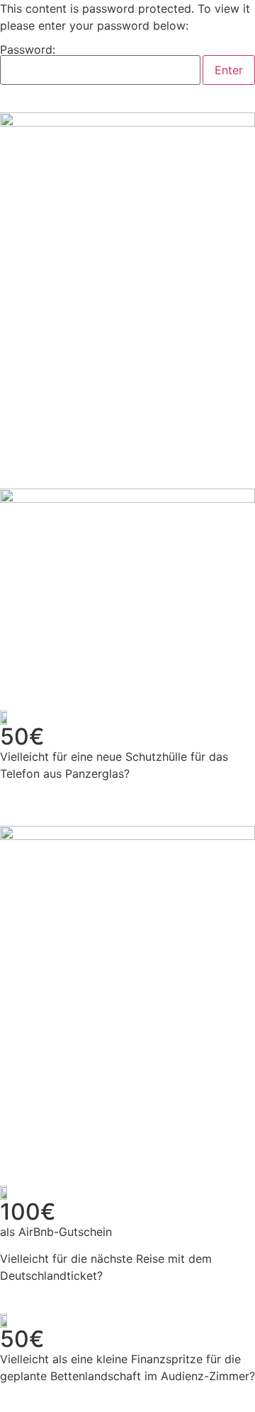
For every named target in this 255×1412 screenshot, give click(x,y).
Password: (27, 50)
